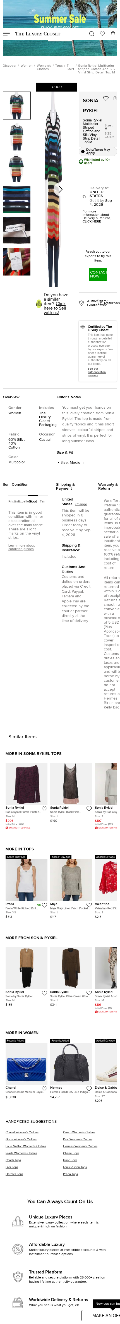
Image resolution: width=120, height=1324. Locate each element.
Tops (59, 66)
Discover (9, 66)
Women (27, 66)
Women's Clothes (44, 67)
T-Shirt (70, 67)
